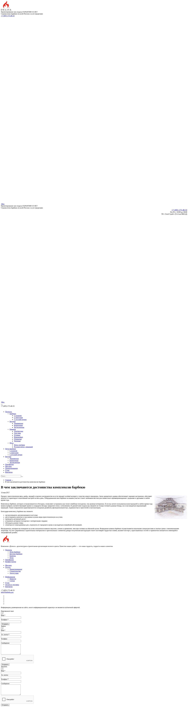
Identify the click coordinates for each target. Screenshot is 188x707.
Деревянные (18, 423)
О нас (7, 470)
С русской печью (16, 455)
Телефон (4, 639)
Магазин (8, 466)
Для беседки (18, 431)
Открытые (18, 439)
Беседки (13, 421)
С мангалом (14, 453)
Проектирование (11, 468)
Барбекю (13, 414)
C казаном (18, 416)
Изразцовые (18, 437)
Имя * (3, 615)
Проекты (8, 412)
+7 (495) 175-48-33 (7, 16)
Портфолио (9, 464)
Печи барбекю (10, 449)
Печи (11, 443)
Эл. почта (4, 675)
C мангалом (18, 417)
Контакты (9, 472)
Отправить (5, 624)
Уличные (17, 441)
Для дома (17, 433)
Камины (13, 429)
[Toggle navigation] (2, 404)
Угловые (17, 435)
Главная (8, 480)
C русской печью (20, 419)
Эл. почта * (5, 634)
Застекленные (19, 427)
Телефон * (4, 620)
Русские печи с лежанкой (23, 447)
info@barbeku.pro (7, 592)
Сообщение (5, 643)
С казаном (13, 451)
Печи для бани (19, 445)
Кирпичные (18, 425)
